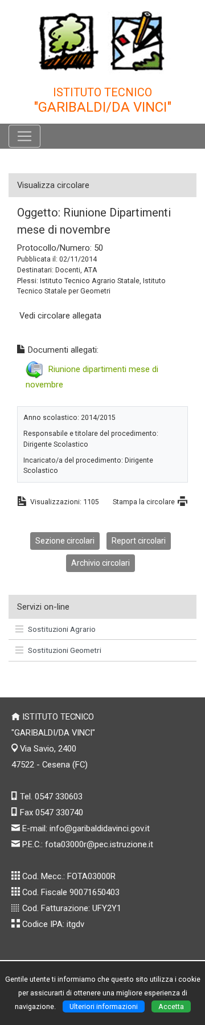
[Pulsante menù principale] (24, 136)
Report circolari (139, 540)
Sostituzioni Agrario (62, 629)
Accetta (171, 1006)
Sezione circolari (65, 540)
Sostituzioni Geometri (64, 650)
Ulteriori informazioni (103, 1006)
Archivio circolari (100, 562)
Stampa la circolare (144, 501)
